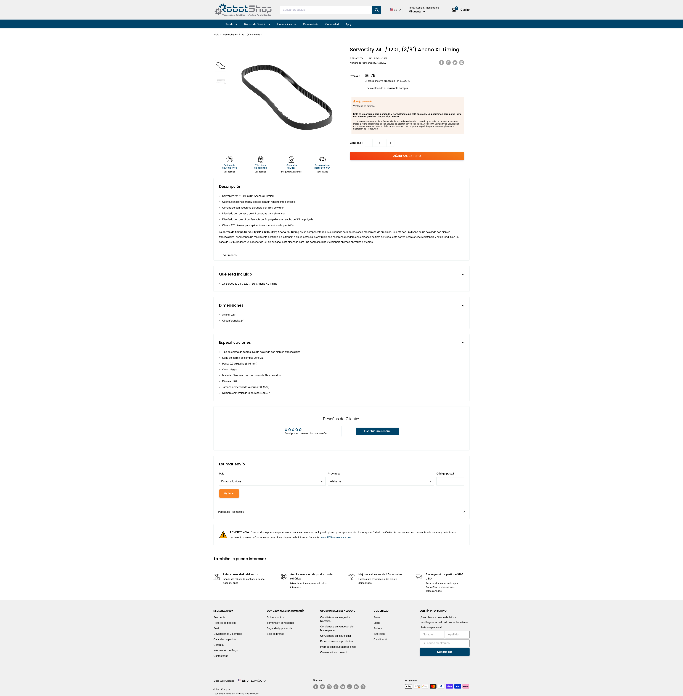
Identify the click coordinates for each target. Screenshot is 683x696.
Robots (378, 628)
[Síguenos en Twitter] (322, 686)
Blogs (377, 622)
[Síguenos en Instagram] (329, 686)
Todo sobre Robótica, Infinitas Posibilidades (236, 693)
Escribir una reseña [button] (377, 431)
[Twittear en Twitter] (454, 62)
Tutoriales (379, 633)
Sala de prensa (275, 633)
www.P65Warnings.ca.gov (336, 537)
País (221, 473)
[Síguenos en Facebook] (315, 686)
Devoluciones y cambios (227, 633)
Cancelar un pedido (224, 639)
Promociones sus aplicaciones (338, 646)
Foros (377, 617)
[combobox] (326, 10)
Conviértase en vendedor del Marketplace (336, 628)
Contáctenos (220, 655)
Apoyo (349, 24)
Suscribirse (444, 651)
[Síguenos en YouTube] (342, 686)
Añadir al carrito (407, 155)
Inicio (216, 34)
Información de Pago (225, 650)
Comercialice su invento (334, 652)
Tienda (230, 24)
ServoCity (356, 58)
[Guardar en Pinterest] (448, 62)
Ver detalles (229, 172)
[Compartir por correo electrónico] (461, 62)
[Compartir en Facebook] (441, 62)
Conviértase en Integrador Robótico (335, 619)
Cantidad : (356, 142)
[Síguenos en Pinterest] (335, 686)
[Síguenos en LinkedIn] (356, 686)
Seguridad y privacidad (280, 628)
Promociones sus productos (336, 641)
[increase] (390, 143)
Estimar (229, 493)
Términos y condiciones (281, 622)
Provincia (334, 473)
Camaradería (310, 24)
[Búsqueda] (376, 10)
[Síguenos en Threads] (363, 686)
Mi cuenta (415, 11)
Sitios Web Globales (223, 680)
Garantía (218, 644)
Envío (216, 628)
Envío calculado (374, 88)
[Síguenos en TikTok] (349, 686)
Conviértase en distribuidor (335, 635)
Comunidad (332, 24)
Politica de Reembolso (231, 511)
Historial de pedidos (224, 622)
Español (257, 680)
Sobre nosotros (276, 617)
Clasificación (381, 639)
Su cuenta (219, 617)
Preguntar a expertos (291, 172)
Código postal (445, 473)
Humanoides (285, 24)
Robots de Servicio (255, 24)
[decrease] (368, 143)
